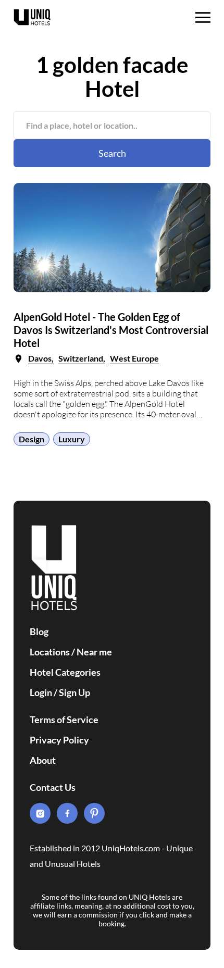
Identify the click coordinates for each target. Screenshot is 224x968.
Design (31, 439)
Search (112, 153)
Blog (39, 631)
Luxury (71, 439)
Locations (50, 651)
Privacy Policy (59, 740)
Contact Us (53, 787)
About (43, 760)
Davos (40, 358)
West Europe (134, 358)
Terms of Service (64, 719)
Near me (94, 651)
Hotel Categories (65, 672)
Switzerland (80, 358)
